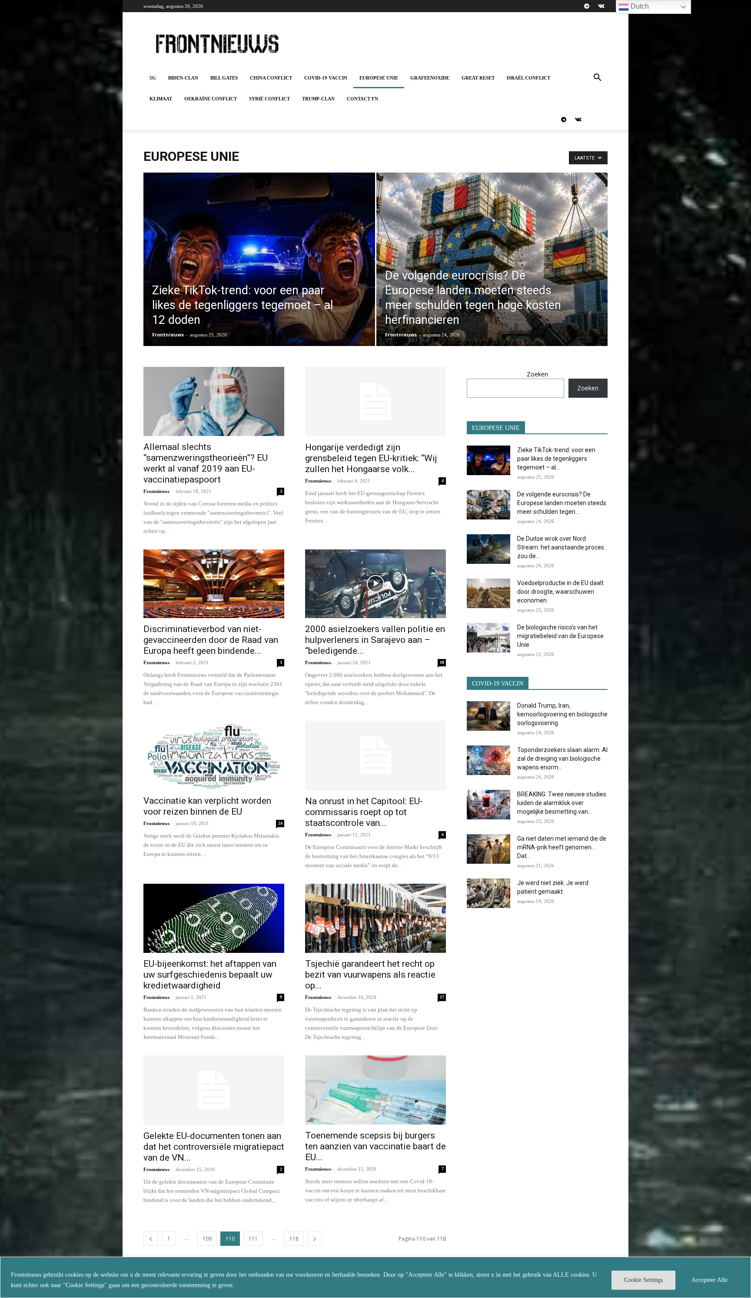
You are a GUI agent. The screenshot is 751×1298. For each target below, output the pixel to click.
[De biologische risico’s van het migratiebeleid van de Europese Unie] (488, 638)
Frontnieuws (168, 334)
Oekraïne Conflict (210, 98)
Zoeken (537, 374)
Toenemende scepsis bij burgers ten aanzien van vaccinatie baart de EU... (375, 1146)
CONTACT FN (362, 98)
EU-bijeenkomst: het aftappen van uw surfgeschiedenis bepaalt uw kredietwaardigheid (209, 975)
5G (153, 77)
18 (442, 662)
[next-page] (314, 1238)
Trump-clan (318, 98)
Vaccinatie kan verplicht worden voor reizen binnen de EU (207, 806)
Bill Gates (224, 77)
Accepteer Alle (709, 1280)
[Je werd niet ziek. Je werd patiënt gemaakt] (488, 894)
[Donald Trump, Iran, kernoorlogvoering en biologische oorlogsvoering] (488, 716)
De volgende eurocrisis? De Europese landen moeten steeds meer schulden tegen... (561, 503)
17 (442, 997)
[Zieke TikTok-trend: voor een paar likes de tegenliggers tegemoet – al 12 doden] (259, 273)
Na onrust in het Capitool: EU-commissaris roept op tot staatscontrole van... (364, 812)
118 (294, 1238)
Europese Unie (378, 77)
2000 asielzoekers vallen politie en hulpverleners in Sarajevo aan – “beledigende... (375, 640)
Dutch (639, 6)
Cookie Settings (643, 1280)
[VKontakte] (601, 6)
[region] (375, 1277)
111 (253, 1238)
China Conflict (271, 77)
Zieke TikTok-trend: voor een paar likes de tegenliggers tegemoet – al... (556, 458)
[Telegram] (586, 6)
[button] (597, 78)
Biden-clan (183, 77)
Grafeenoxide (429, 77)
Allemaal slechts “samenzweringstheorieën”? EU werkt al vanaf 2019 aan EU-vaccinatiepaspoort (205, 463)
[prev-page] (150, 1238)
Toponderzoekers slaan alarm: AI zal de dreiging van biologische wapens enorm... (562, 758)
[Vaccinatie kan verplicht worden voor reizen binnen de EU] (213, 755)
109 (207, 1238)
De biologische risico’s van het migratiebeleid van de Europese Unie (560, 636)
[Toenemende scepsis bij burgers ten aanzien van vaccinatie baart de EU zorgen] (375, 1090)
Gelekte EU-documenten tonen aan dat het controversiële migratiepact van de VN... (213, 1147)
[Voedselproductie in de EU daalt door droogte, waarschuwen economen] (488, 594)
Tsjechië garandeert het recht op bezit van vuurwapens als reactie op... (370, 975)
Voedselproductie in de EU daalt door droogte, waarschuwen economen (560, 591)
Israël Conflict (528, 77)
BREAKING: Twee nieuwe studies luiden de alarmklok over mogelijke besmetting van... (561, 803)
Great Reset (478, 77)
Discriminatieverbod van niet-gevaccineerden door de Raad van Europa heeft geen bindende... (210, 640)
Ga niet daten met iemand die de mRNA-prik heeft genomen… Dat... (561, 847)
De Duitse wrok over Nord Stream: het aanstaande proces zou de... (560, 547)
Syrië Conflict (269, 98)
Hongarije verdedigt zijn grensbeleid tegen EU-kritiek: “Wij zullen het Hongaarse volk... (371, 458)
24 (280, 823)
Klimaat (161, 98)
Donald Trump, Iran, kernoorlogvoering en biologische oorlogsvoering (562, 714)
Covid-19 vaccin (325, 77)
